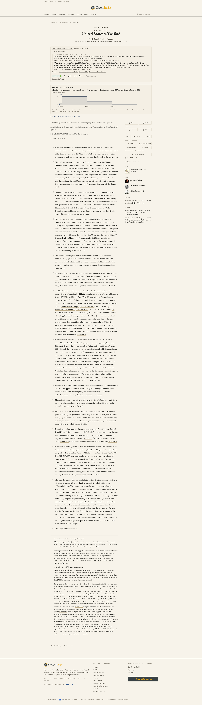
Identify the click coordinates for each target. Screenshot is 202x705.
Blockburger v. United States (68, 72)
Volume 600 (63, 22)
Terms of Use (111, 699)
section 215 (87, 435)
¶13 (53, 446)
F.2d (70, 22)
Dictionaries (82, 14)
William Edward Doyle (137, 191)
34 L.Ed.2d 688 (81, 312)
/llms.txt (131, 670)
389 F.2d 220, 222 (69, 560)
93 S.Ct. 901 (69, 312)
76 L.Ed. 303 (108, 601)
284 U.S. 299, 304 (88, 601)
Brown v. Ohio (83, 72)
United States (82, 339)
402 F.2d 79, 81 (82, 309)
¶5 (53, 255)
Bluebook (147, 136)
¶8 (53, 339)
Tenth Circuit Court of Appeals (101, 39)
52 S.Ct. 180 (99, 601)
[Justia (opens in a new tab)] (69, 684)
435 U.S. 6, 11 (110, 596)
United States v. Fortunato (65, 309)
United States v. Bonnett (127, 90)
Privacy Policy (123, 699)
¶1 (53, 147)
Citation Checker (99, 691)
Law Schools (97, 681)
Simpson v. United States (97, 72)
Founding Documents (100, 686)
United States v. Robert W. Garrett (87, 60)
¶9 (53, 385)
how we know (91, 76)
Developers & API (134, 667)
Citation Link (136, 136)
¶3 (53, 192)
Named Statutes (99, 683)
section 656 (100, 294)
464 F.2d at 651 (100, 411)
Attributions (100, 699)
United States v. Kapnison (84, 69)
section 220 (79, 631)
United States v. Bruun (106, 90)
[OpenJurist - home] (101, 8)
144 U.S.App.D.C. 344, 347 (102, 452)
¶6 (53, 273)
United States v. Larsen (78, 591)
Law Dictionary (98, 672)
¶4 (53, 219)
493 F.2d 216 (93, 339)
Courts (62, 14)
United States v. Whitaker (80, 452)
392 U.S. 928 (96, 560)
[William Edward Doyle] (127, 192)
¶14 (53, 479)
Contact (75, 699)
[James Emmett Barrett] (127, 187)
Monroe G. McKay (136, 180)
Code (54, 14)
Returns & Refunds (87, 699)
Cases (46, 14)
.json (61, 646)
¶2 (53, 162)
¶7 (53, 290)
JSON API (131, 673)
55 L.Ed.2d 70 (65, 599)
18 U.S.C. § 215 (88, 432)
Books (93, 14)
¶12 (53, 428)
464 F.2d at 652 (96, 380)
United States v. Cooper (70, 306)
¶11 (53, 411)
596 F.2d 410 (91, 591)
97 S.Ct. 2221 (103, 599)
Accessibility (64, 699)
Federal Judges (98, 675)
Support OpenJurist (143, 679)
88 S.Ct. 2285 (106, 560)
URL (127, 136)
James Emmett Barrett (137, 185)
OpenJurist (53, 22)
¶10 (53, 399)
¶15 (53, 528)
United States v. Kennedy (96, 325)
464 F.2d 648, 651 (87, 306)
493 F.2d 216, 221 (67, 297)
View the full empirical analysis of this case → (66, 117)
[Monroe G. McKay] (127, 181)
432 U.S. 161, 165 (92, 599)
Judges (71, 14)
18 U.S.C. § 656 (82, 153)
